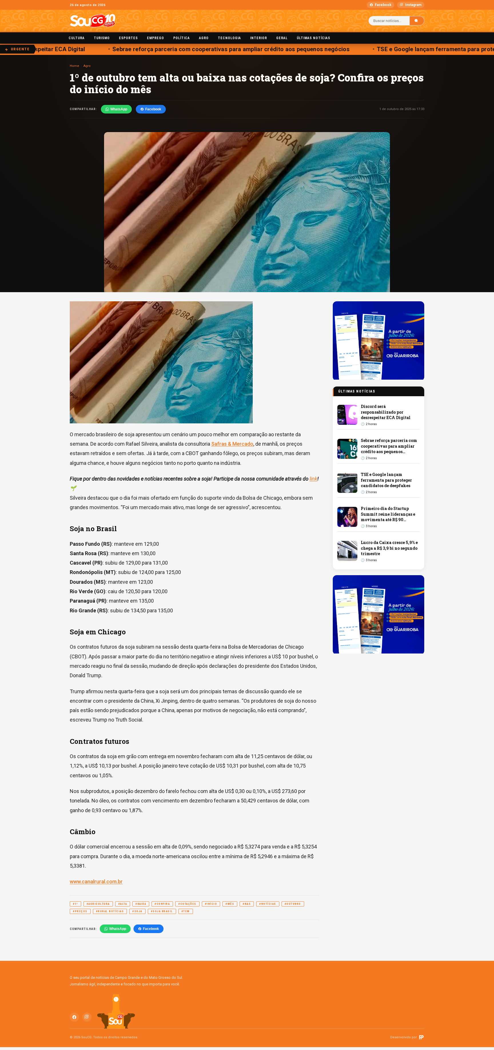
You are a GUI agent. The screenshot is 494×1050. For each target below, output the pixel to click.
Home (74, 66)
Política (181, 38)
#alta (122, 903)
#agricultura (98, 903)
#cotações (187, 903)
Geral (282, 38)
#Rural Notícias (110, 911)
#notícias (267, 903)
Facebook (383, 5)
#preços (80, 911)
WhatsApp (118, 109)
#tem (186, 911)
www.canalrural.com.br (96, 881)
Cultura (77, 38)
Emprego (155, 38)
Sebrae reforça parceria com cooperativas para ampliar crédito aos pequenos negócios (215, 49)
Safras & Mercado (232, 444)
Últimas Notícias (313, 38)
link (313, 479)
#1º (75, 903)
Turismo (102, 38)
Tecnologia (229, 38)
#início (211, 903)
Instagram (413, 5)
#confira (162, 903)
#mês (230, 903)
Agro (204, 38)
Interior (258, 38)
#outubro (293, 903)
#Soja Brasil (162, 911)
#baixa (141, 903)
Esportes (128, 38)
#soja (137, 911)
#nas (247, 903)
